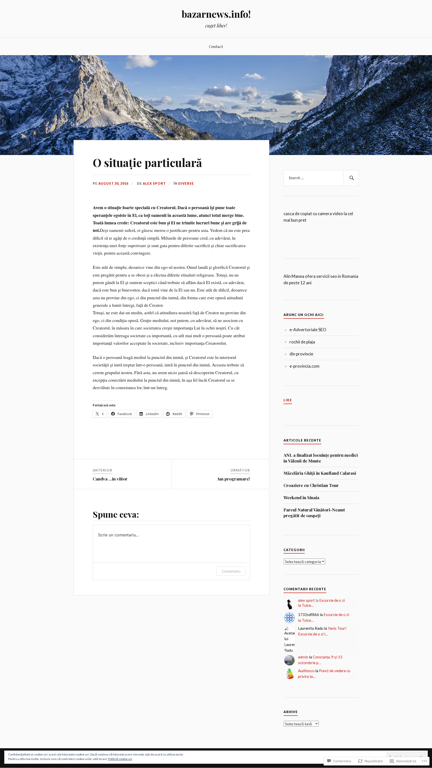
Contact (216, 46)
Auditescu (306, 670)
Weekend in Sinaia (301, 497)
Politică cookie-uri (120, 759)
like (288, 400)
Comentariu (231, 571)
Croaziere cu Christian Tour (311, 485)
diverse (186, 183)
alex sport (154, 183)
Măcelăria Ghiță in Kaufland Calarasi (320, 473)
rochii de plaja (302, 341)
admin (303, 657)
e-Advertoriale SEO (308, 329)
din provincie (301, 353)
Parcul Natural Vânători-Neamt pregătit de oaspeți (314, 512)
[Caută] (351, 178)
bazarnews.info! (216, 13)
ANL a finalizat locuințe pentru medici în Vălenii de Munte (321, 458)
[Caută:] (321, 178)
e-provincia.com (305, 366)
